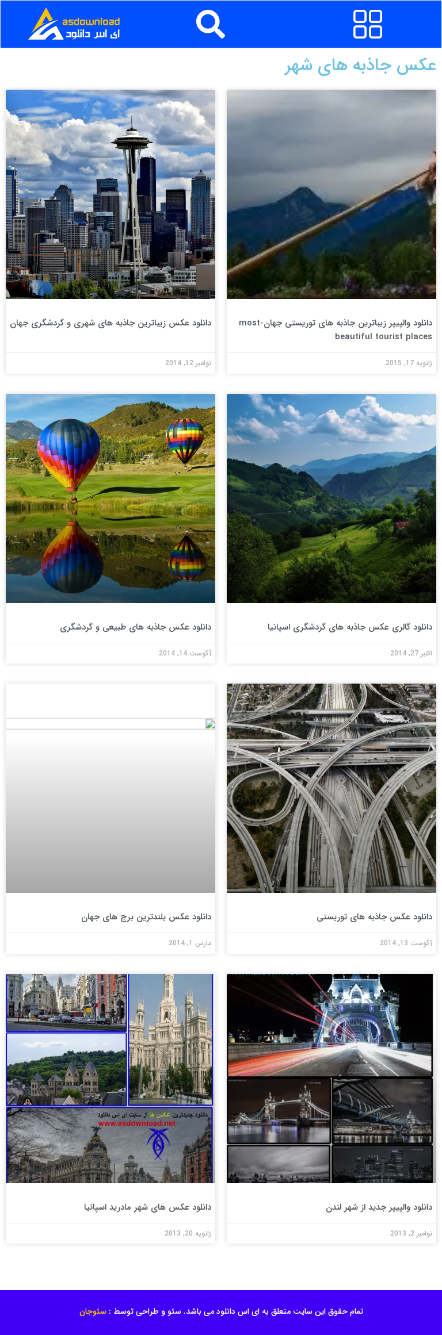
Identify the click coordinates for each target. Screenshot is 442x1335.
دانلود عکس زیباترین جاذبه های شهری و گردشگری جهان (110, 323)
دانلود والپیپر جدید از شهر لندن (379, 1207)
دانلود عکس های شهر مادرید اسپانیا (147, 1207)
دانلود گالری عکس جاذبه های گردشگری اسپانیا (350, 627)
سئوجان (92, 1311)
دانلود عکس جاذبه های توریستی (374, 917)
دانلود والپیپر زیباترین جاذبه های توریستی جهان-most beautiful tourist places (335, 330)
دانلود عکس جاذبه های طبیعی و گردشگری (135, 627)
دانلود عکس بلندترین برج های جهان (146, 917)
